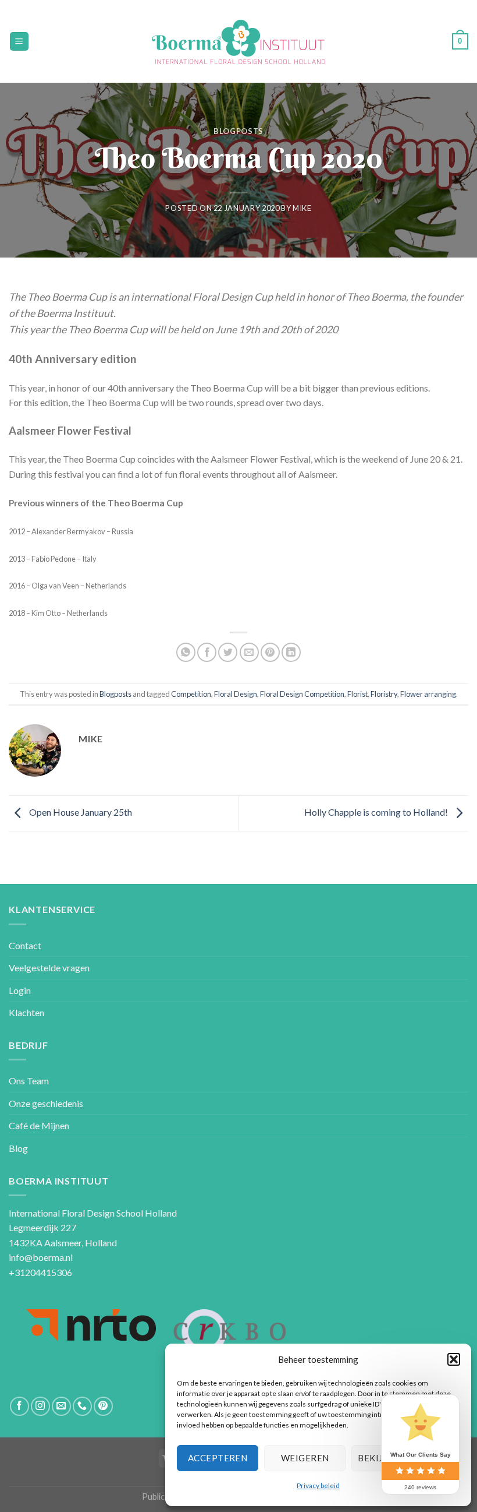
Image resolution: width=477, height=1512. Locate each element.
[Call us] (82, 1406)
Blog (18, 1148)
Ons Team (29, 1080)
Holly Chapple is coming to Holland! (377, 811)
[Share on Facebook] (206, 652)
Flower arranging (428, 694)
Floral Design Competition (302, 694)
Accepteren (218, 1458)
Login (20, 990)
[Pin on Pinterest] (270, 652)
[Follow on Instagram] (40, 1406)
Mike (302, 208)
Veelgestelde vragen (49, 967)
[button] (454, 1359)
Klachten (26, 1012)
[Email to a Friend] (249, 652)
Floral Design (235, 694)
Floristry (384, 694)
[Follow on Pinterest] (103, 1406)
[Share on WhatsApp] (185, 652)
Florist (357, 694)
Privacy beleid (318, 1485)
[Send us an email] (61, 1406)
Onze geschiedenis (46, 1103)
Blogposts (238, 131)
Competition (191, 694)
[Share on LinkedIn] (291, 652)
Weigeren (305, 1458)
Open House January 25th (79, 811)
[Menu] (19, 41)
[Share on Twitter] (227, 652)
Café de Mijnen (39, 1125)
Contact (25, 945)
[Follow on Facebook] (19, 1406)
